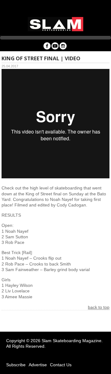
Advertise (38, 364)
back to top (98, 307)
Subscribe (16, 364)
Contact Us (61, 364)
